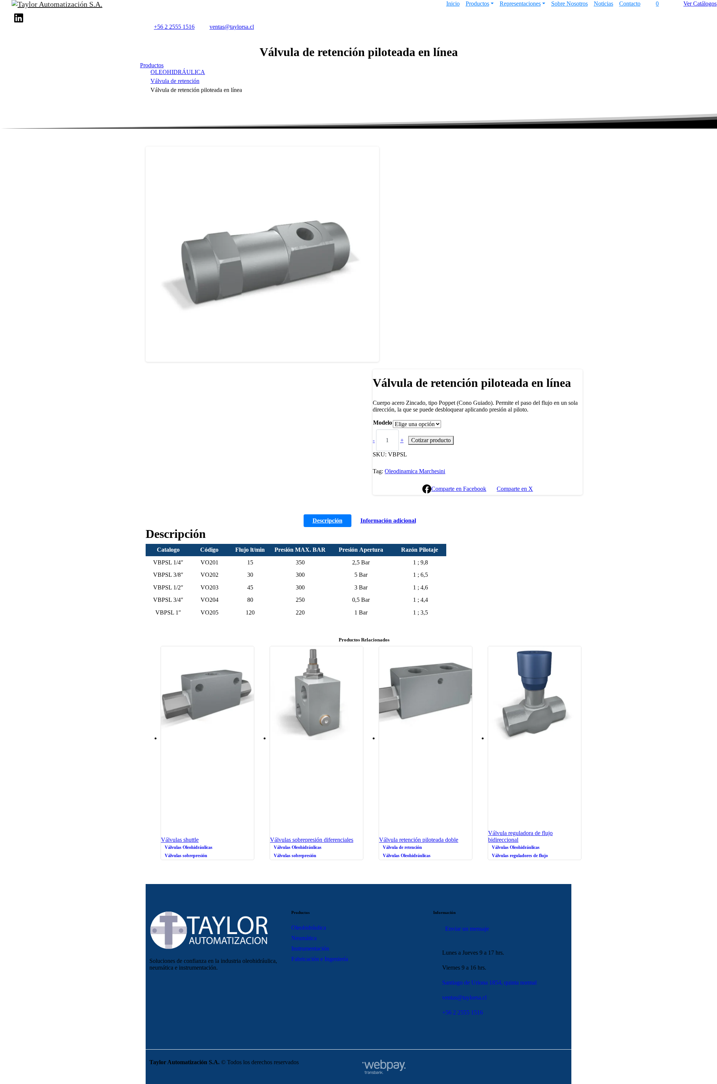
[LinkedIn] (18, 17)
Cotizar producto (431, 440)
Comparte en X (515, 489)
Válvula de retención (174, 81)
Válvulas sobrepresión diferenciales (311, 840)
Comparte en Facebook (458, 489)
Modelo (382, 422)
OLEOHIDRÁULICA (177, 72)
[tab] (327, 520)
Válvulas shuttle (180, 840)
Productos (152, 65)
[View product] (249, 745)
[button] (157, 157)
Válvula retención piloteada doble (418, 840)
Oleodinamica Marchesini (415, 471)
